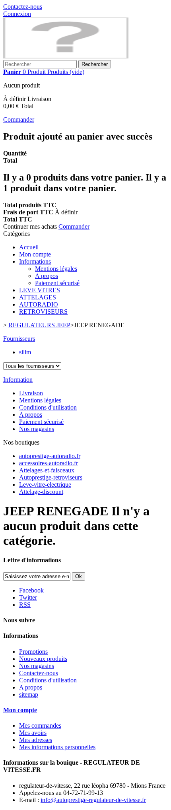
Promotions (33, 651)
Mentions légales (56, 268)
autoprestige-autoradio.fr (49, 456)
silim (25, 352)
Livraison (31, 393)
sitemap (28, 694)
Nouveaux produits (43, 658)
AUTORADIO (38, 304)
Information (18, 379)
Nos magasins (36, 428)
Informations (35, 261)
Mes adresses (35, 739)
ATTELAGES (37, 297)
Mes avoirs (33, 732)
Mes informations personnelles (57, 747)
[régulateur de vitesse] (65, 56)
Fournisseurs (19, 338)
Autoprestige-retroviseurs (50, 477)
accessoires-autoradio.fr (48, 463)
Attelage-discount (41, 491)
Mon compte (35, 254)
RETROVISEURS (43, 311)
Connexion (17, 13)
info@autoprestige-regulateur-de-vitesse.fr (93, 799)
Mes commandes (40, 725)
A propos (46, 275)
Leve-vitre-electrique (45, 484)
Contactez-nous (22, 6)
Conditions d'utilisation (48, 407)
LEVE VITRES (39, 290)
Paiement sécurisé (57, 283)
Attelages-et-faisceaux (46, 470)
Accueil (29, 247)
